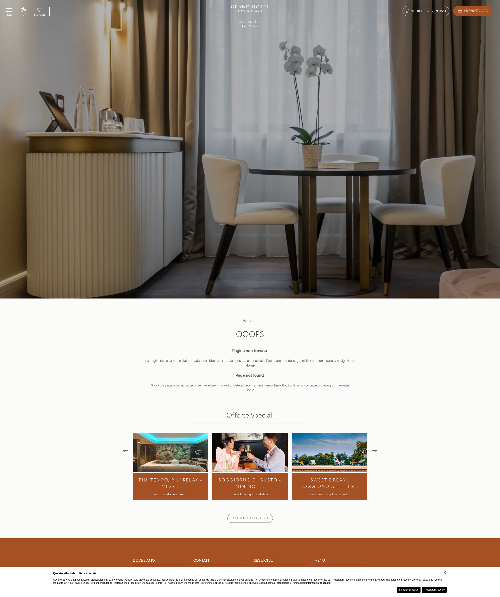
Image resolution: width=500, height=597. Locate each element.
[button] (125, 450)
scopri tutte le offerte (250, 518)
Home (247, 320)
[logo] (250, 16)
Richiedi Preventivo (427, 11)
